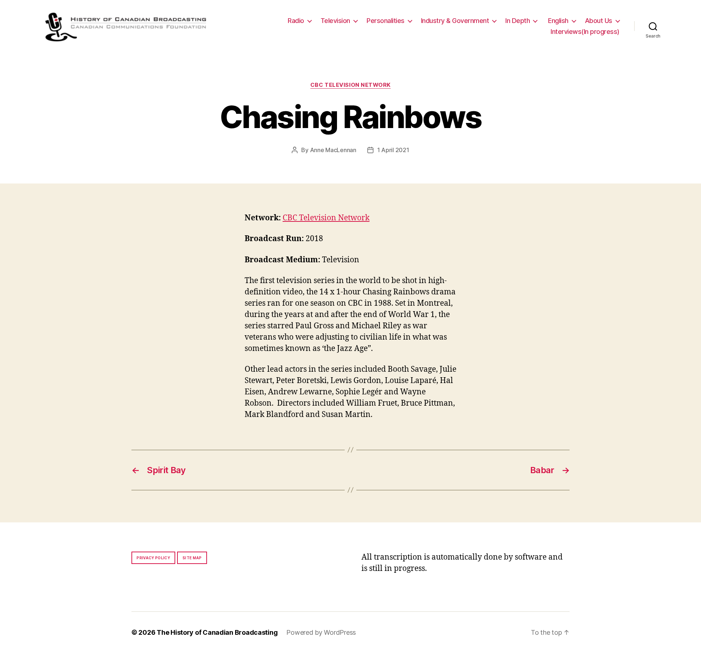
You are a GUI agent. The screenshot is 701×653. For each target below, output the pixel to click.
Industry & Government (455, 20)
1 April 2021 (393, 150)
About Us (598, 20)
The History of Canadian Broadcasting (217, 632)
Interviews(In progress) (585, 31)
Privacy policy (153, 558)
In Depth (517, 20)
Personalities (386, 20)
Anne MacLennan (333, 150)
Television (335, 20)
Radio (296, 20)
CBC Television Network (350, 85)
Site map (192, 558)
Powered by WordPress (321, 632)
